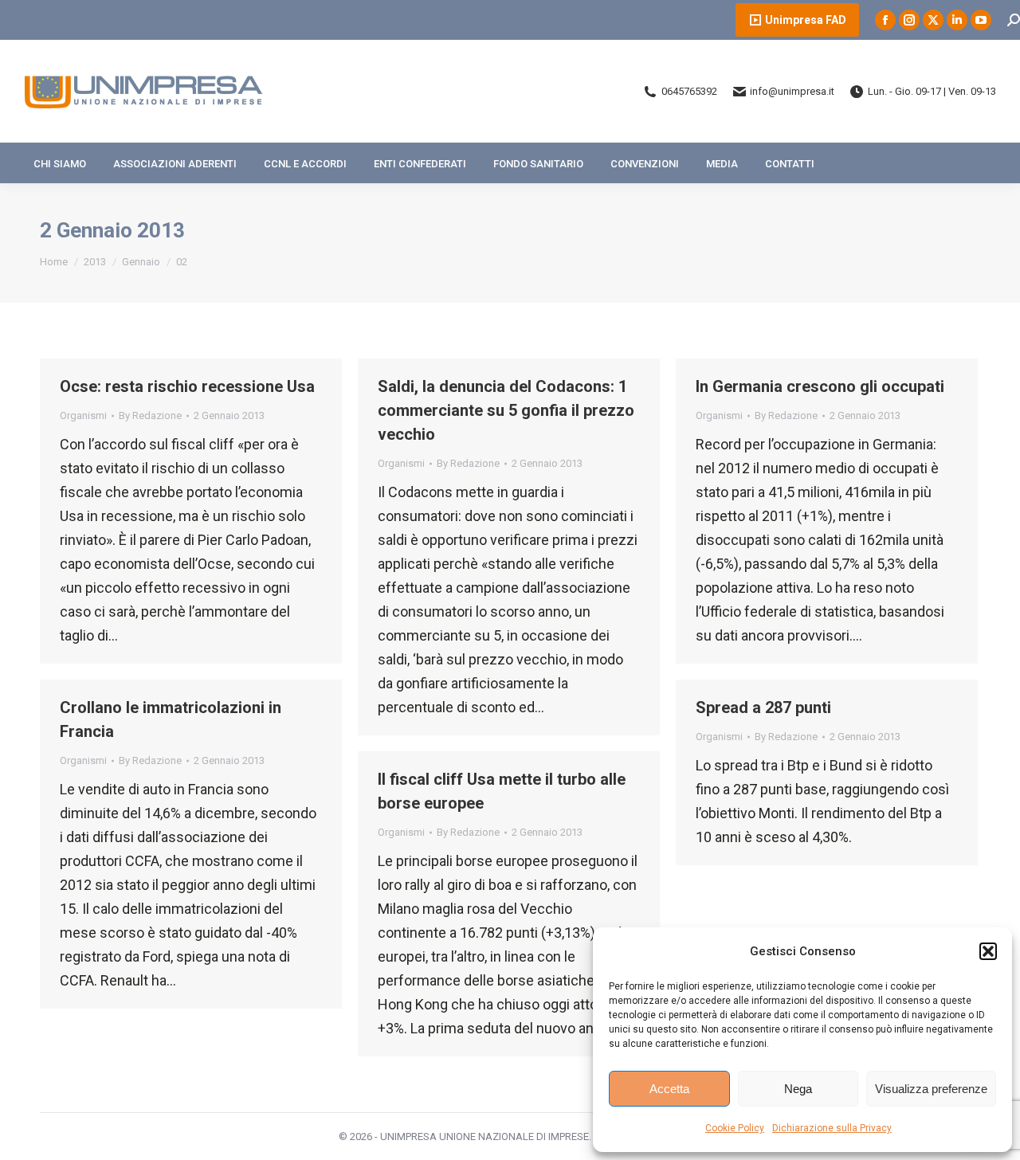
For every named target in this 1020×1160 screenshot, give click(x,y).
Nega (798, 1088)
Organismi (83, 415)
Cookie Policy (734, 1128)
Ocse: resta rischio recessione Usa (187, 386)
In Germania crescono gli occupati (820, 386)
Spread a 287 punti (763, 707)
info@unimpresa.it (792, 91)
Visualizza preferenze (931, 1088)
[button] (988, 951)
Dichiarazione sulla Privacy (832, 1128)
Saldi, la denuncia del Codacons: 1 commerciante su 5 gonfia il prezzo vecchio (506, 410)
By (150, 415)
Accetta (669, 1088)
